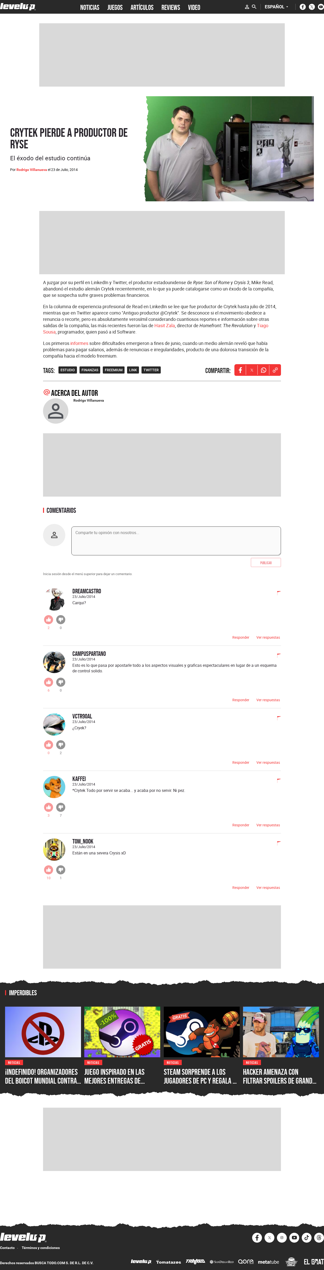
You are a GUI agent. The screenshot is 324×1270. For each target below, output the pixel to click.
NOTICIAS (89, 7)
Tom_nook (82, 841)
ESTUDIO (67, 370)
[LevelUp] (141, 1262)
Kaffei (79, 778)
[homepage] (18, 6)
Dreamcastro (86, 591)
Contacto (7, 1248)
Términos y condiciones (41, 1248)
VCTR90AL (82, 716)
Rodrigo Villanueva (31, 170)
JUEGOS (115, 7)
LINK (133, 370)
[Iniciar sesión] (247, 7)
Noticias (14, 1062)
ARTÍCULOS (142, 7)
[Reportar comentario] (276, 593)
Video (194, 7)
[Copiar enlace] (275, 370)
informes (79, 343)
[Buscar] (254, 7)
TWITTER (151, 370)
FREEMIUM (114, 370)
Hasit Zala (164, 325)
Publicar (266, 562)
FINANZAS (90, 370)
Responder (240, 637)
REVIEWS (170, 7)
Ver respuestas (268, 637)
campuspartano (89, 653)
